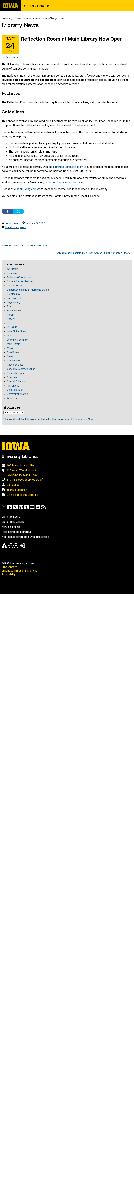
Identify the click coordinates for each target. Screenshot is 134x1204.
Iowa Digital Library (17, 331)
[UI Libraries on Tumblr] (26, 508)
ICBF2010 (12, 327)
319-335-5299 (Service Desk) (25, 479)
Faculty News (14, 310)
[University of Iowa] (10, 5)
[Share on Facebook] (7, 211)
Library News (20, 25)
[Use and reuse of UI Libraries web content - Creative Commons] (13, 547)
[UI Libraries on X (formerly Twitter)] (15, 508)
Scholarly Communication (21, 369)
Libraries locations (13, 521)
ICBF (9, 323)
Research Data (15, 364)
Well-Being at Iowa (28, 189)
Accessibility (8, 574)
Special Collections (17, 381)
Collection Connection (19, 277)
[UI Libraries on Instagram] (4, 508)
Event (10, 306)
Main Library (12, 227)
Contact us (13, 484)
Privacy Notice (9, 567)
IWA (9, 335)
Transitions (13, 385)
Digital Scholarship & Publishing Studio (28, 289)
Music (10, 348)
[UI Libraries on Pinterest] (21, 508)
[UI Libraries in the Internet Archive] (4, 547)
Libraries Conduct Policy (68, 167)
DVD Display (13, 294)
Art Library (12, 269)
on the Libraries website (68, 182)
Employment (14, 298)
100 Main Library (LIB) (20, 465)
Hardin (10, 314)
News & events (11, 526)
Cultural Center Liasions (20, 281)
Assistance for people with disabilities (25, 537)
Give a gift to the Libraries (22, 494)
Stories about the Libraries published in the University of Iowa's (48, 419)
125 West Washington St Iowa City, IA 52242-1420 (22, 472)
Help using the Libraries (16, 531)
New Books (13, 352)
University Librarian (17, 394)
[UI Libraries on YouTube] (32, 508)
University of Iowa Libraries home (20, 18)
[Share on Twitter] (18, 211)
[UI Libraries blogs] (43, 508)
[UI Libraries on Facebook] (9, 508)
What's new (13, 398)
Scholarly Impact (16, 373)
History (11, 319)
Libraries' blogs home (52, 18)
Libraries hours (11, 516)
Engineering (13, 302)
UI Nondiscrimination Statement (19, 570)
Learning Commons (18, 339)
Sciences (12, 377)
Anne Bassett (12, 57)
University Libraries (36, 6)
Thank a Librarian (17, 489)
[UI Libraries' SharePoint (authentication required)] (22, 547)
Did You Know (14, 285)
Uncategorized (15, 389)
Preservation (14, 360)
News (23, 227)
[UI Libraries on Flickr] (38, 508)
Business (12, 273)
